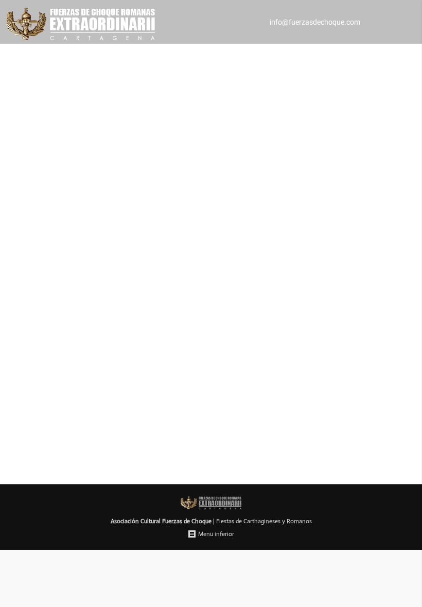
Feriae (47, 441)
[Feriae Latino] (211, 303)
